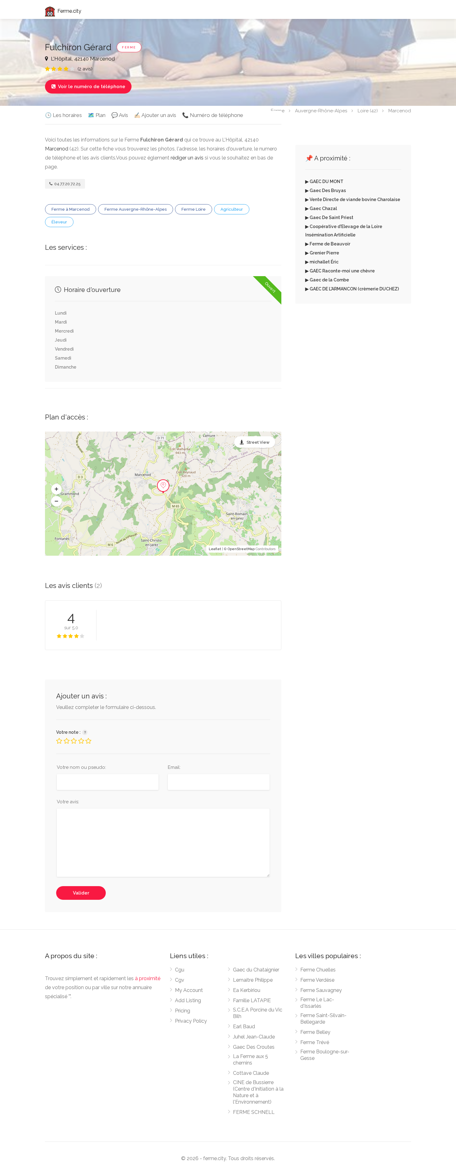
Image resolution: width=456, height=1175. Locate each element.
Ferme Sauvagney (321, 990)
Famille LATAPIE (252, 1000)
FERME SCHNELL (254, 1112)
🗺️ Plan (96, 115)
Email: (174, 767)
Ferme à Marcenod (70, 209)
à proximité (147, 978)
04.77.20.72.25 (67, 184)
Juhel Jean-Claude (254, 1037)
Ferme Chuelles (318, 970)
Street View (258, 442)
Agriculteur (232, 209)
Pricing (182, 1011)
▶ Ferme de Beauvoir (327, 243)
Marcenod (399, 110)
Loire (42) (368, 110)
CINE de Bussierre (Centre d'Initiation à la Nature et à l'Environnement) (258, 1092)
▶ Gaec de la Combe (327, 279)
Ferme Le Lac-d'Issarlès (317, 1003)
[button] (56, 489)
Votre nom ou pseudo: (81, 767)
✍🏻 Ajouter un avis (155, 115)
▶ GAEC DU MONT (324, 181)
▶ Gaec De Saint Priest (329, 217)
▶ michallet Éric (321, 261)
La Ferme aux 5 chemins (250, 1059)
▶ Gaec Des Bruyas (325, 190)
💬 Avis (119, 115)
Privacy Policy (191, 1021)
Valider (81, 893)
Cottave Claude (251, 1073)
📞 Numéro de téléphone (212, 115)
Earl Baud (244, 1026)
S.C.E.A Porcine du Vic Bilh (257, 1013)
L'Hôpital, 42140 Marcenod (82, 59)
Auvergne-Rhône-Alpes (321, 110)
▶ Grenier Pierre (322, 252)
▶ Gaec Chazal (321, 208)
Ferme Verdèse (317, 980)
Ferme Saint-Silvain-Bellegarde (323, 1018)
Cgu (179, 970)
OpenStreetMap (241, 549)
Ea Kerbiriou (246, 990)
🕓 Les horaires (63, 115)
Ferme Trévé (314, 1042)
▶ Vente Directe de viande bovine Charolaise (352, 199)
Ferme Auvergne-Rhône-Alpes (136, 209)
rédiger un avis (187, 158)
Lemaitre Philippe (253, 980)
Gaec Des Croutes (254, 1047)
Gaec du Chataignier (256, 970)
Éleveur (59, 222)
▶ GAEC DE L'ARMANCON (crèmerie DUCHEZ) (352, 288)
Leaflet (215, 549)
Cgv (179, 980)
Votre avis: (68, 802)
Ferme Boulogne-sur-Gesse (324, 1055)
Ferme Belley (315, 1032)
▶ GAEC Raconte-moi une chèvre (340, 270)
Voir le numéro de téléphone (88, 86)
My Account (189, 990)
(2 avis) (85, 69)
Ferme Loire (193, 209)
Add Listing (188, 1000)
